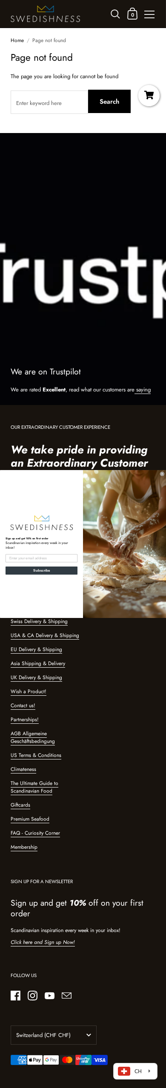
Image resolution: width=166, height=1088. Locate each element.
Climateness (23, 769)
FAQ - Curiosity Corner (35, 833)
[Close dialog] (162, 474)
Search (109, 101)
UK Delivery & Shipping (36, 677)
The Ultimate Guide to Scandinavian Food (34, 787)
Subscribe (41, 570)
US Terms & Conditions (36, 755)
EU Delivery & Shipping (36, 649)
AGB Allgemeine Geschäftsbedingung (33, 737)
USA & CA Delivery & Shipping (45, 635)
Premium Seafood (30, 819)
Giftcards (20, 805)
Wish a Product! (28, 691)
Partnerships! (25, 719)
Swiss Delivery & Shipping (39, 621)
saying (143, 389)
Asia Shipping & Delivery (38, 663)
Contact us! (23, 705)
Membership (24, 847)
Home (17, 40)
